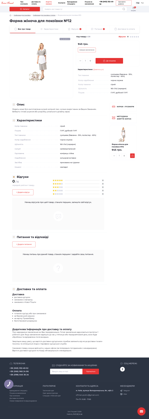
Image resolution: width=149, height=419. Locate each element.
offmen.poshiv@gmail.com (87, 395)
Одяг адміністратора (50, 393)
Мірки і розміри (125, 107)
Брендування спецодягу (18, 390)
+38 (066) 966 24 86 (19, 371)
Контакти (61, 3)
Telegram (126, 390)
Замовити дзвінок (121, 3)
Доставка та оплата (17, 398)
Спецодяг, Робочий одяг (52, 396)
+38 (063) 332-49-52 (19, 368)
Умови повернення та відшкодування (23, 401)
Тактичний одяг (48, 390)
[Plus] (90, 60)
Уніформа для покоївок (22, 15)
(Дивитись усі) (98, 69)
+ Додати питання (24, 244)
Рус (142, 3)
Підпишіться (90, 371)
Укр (137, 3)
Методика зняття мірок (124, 117)
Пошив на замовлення (18, 393)
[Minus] (80, 60)
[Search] (124, 9)
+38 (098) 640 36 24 (19, 375)
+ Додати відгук (23, 192)
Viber (125, 394)
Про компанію (15, 396)
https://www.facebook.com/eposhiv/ (122, 369)
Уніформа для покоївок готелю (44, 15)
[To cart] (132, 155)
